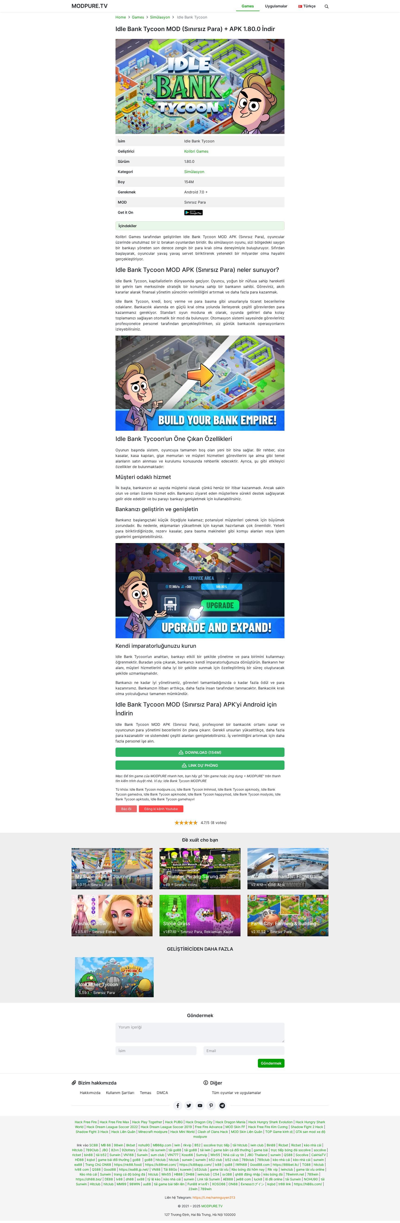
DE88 (109, 1179)
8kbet (130, 1145)
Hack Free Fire (86, 1122)
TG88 (306, 1164)
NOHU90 (311, 1179)
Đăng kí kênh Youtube (161, 809)
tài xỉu (142, 1150)
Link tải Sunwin (208, 1179)
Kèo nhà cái (88, 1174)
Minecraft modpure (152, 1132)
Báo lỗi (126, 809)
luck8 (258, 1179)
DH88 (190, 1174)
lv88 (119, 1179)
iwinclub (287, 1169)
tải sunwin (158, 1150)
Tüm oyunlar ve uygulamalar (236, 1092)
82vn (115, 1150)
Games (248, 6)
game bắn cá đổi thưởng (232, 1150)
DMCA (162, 1092)
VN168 (128, 1155)
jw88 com (243, 1179)
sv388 (227, 1174)
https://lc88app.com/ (195, 1164)
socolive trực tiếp (216, 1145)
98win (118, 1145)
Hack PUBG (174, 1122)
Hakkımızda (90, 1092)
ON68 (233, 1184)
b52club (200, 1169)
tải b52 (101, 1155)
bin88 (88, 1155)
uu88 (147, 1184)
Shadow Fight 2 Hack (307, 1127)
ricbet (76, 1155)
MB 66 (106, 1145)
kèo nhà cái (312, 1145)
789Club (92, 1150)
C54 (216, 1174)
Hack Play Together (147, 1122)
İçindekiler (128, 225)
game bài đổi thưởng (113, 1160)
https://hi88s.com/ (308, 1184)
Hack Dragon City (199, 1122)
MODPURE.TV (90, 6)
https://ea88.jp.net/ (134, 1169)
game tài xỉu (219, 1169)
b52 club (215, 1160)
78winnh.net (295, 1174)
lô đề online (273, 1179)
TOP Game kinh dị (279, 1132)
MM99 (121, 1184)
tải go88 (175, 1150)
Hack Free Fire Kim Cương (268, 1127)
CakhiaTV (318, 1155)
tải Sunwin (293, 1179)
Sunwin (114, 1155)
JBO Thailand (257, 1155)
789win (312, 1174)
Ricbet (283, 1145)
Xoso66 (187, 1155)
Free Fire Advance (208, 1127)
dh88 (130, 1179)
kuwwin (185, 1169)
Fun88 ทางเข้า (198, 1184)
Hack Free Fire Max (114, 1122)
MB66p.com (162, 1145)
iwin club (257, 1145)
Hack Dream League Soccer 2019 (166, 1127)
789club (248, 1160)
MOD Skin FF (235, 1127)
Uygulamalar (276, 6)
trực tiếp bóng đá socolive (291, 1150)
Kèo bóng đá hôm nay (248, 1169)
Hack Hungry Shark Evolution (270, 1122)
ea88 (78, 1164)
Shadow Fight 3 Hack (92, 1132)
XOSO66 (218, 1184)
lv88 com (82, 1169)
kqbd (91, 1160)
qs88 (228, 1164)
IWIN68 (241, 1164)
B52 (197, 1145)
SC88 (93, 1145)
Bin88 (271, 1145)
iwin (177, 1145)
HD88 (79, 1160)
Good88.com (260, 1164)
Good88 (110, 1169)
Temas (145, 1092)
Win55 (215, 1155)
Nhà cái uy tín (233, 1155)
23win (192, 1189)
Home (121, 17)
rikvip (187, 1145)
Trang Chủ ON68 (98, 1164)
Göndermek (271, 1063)
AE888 (228, 1179)
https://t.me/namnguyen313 (214, 1197)
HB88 (178, 1174)
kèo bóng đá (273, 1174)
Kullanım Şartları (120, 1092)
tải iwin (205, 1150)
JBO (105, 1150)
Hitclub (77, 1150)
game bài (261, 1150)
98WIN (134, 1184)
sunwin (275, 1155)
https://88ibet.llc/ (286, 1164)
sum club (157, 1155)
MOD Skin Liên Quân (246, 1132)
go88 (136, 1160)
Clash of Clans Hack (213, 1132)
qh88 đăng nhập (247, 1174)
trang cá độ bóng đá (129, 1174)
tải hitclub (240, 1145)
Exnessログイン (252, 1184)
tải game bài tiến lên (169, 1184)
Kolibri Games (196, 151)
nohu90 (144, 1145)
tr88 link (284, 1184)
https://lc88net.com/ (160, 1164)
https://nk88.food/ (128, 1164)
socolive (320, 1150)
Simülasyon (160, 17)
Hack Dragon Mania (230, 1122)
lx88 (218, 1164)
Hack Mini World (182, 1132)
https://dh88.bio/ (89, 1179)
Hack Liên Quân (123, 1132)
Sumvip (201, 1155)
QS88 (288, 1155)
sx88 (140, 1179)
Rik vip (273, 1169)
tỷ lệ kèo (153, 1179)
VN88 (156, 1169)
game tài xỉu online (310, 1169)
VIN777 (172, 1155)
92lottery (128, 1150)
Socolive (302, 1155)
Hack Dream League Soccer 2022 (112, 1127)
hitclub (161, 1160)
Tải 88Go (170, 1169)
